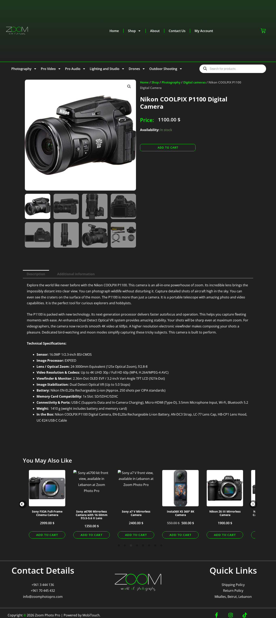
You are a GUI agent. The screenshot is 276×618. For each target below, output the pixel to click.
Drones (134, 69)
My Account (204, 31)
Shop (132, 31)
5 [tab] (143, 546)
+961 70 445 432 (43, 590)
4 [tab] (137, 546)
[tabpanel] (47, 504)
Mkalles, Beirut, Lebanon (233, 596)
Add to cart (168, 147)
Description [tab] (36, 274)
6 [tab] (149, 546)
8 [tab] (161, 546)
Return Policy (233, 590)
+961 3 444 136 (43, 585)
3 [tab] (131, 546)
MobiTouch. (91, 615)
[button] (129, 86)
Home (114, 31)
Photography (21, 69)
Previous (23, 504)
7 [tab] (155, 546)
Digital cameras (194, 82)
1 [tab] (119, 546)
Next (253, 504)
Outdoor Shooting (163, 69)
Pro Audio (72, 69)
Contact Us (177, 31)
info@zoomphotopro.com (43, 596)
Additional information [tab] (76, 274)
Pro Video (48, 69)
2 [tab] (125, 546)
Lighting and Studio (104, 69)
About (155, 31)
